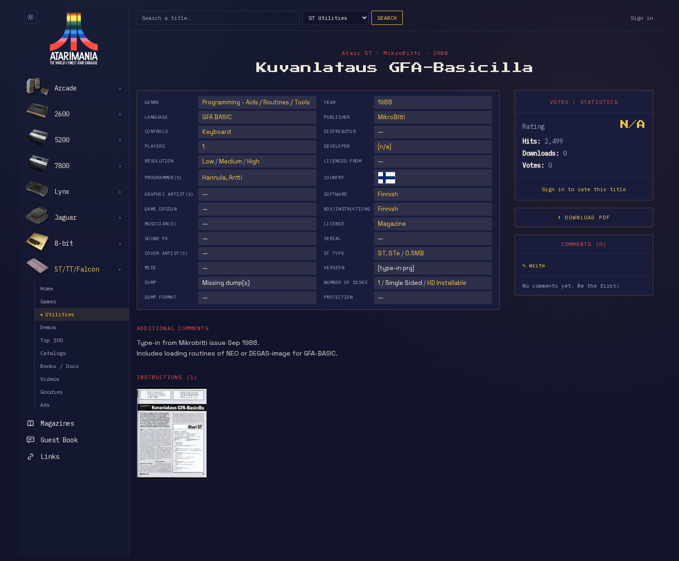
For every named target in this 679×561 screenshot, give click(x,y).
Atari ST (357, 52)
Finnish (388, 194)
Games (48, 301)
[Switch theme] (30, 17)
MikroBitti (391, 117)
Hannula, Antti (222, 177)
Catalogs (53, 353)
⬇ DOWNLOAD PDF (584, 217)
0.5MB (414, 253)
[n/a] (384, 147)
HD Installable (447, 283)
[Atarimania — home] (73, 38)
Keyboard (216, 132)
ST (382, 253)
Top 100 (51, 340)
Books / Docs (59, 365)
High (253, 161)
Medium (230, 161)
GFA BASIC (217, 117)
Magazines (57, 423)
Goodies (51, 391)
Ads (45, 404)
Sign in (641, 17)
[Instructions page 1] (172, 433)
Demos (48, 327)
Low (208, 161)
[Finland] (386, 178)
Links (50, 456)
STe (394, 253)
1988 (385, 102)
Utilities (57, 314)
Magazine (392, 224)
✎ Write (533, 265)
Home (46, 288)
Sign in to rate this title (584, 189)
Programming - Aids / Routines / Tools (256, 102)
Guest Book (59, 440)
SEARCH (387, 17)
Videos (50, 378)
